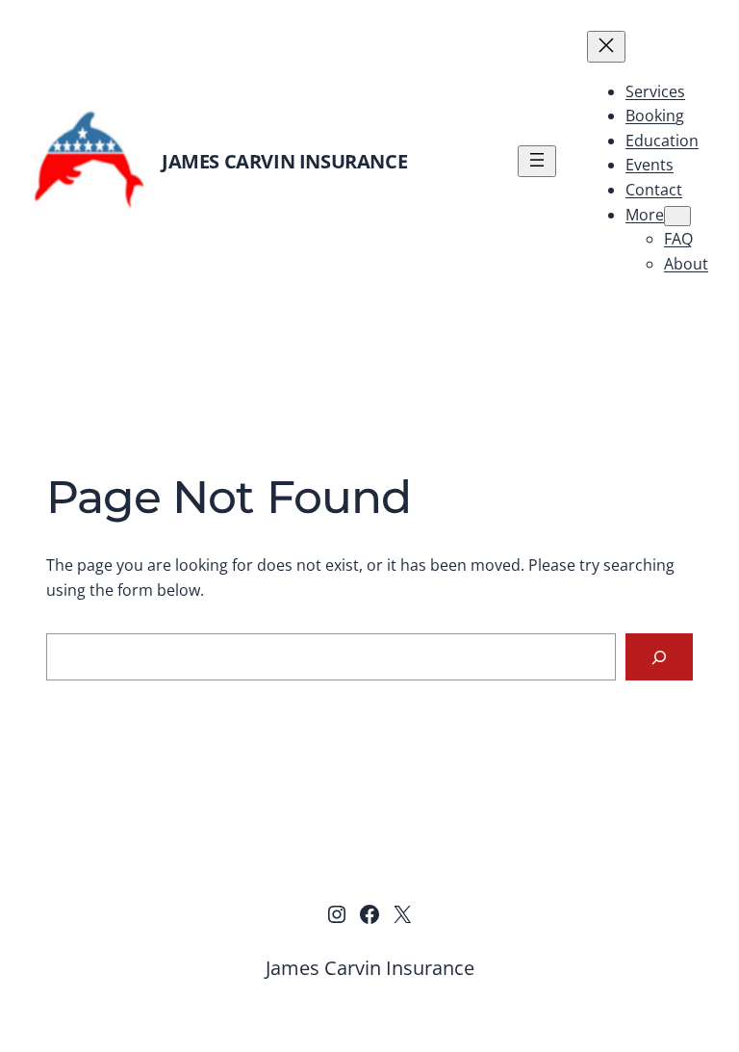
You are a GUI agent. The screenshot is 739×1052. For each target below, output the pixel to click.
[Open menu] (537, 161)
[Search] (659, 656)
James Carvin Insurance (284, 161)
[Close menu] (606, 47)
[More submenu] (677, 216)
